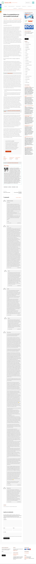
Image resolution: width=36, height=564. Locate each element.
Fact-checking (29, 6)
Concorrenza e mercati (28, 44)
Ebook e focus (24, 6)
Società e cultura (27, 77)
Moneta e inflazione (28, 69)
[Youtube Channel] (30, 549)
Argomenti (5, 6)
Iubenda (25, 557)
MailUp (25, 556)
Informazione (27, 60)
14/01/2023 (10, 285)
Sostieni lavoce (20, 8)
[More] (0, 11)
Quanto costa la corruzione (6, 192)
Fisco (26, 52)
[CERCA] (33, 3)
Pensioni (26, 71)
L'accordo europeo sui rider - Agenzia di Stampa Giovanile (10, 506)
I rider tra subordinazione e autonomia (5, 158)
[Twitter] (0, 6)
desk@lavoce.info (15, 550)
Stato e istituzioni (27, 79)
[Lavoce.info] (7, 2)
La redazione (14, 8)
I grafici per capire (18, 6)
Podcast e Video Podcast (11, 6)
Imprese (26, 58)
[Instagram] (27, 549)
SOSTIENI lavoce (8, 151)
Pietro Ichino (6, 165)
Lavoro (26, 66)
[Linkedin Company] (28, 549)
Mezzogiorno (27, 68)
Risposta (19, 285)
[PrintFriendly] (0, 10)
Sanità (26, 74)
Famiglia (26, 50)
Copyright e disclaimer (15, 554)
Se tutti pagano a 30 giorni (28, 86)
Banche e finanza (27, 42)
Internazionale (27, 63)
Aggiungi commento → (19, 197)
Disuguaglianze (27, 47)
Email (25, 34)
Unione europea (27, 82)
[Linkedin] (0, 7)
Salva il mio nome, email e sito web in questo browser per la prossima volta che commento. (13, 536)
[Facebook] (0, 4)
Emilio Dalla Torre (26, 558)
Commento (5, 519)
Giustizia (26, 55)
